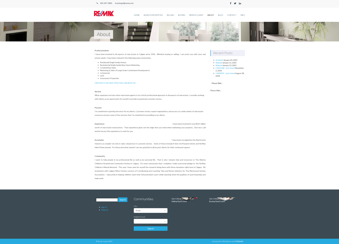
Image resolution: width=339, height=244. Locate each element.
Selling (170, 15)
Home (137, 15)
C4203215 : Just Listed (225, 73)
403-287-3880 (106, 3)
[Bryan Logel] (104, 12)
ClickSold (239, 241)
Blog (220, 15)
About (210, 15)
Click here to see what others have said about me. (115, 83)
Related (219, 63)
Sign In (104, 207)
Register (104, 210)
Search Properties (153, 15)
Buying (181, 15)
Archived (219, 60)
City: (135, 206)
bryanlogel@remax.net (124, 3)
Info (242, 15)
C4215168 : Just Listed (225, 68)
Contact (232, 15)
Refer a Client (196, 15)
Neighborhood (139, 217)
